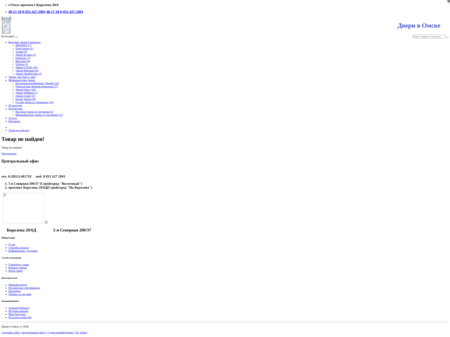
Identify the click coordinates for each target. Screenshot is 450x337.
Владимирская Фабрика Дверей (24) (37, 83)
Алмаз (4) (21, 51)
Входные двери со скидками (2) (34, 111)
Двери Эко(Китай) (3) (28, 73)
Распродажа (15, 108)
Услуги (12, 118)
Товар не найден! (18, 130)
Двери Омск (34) (25, 89)
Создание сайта (10, 332)
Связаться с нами (18, 264)
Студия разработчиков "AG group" (67, 332)
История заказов (18, 311)
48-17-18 (14, 12)
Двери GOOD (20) (26, 67)
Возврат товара (17, 267)
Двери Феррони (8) (26, 70)
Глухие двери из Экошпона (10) (34, 102)
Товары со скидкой (19, 294)
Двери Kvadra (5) (25, 54)
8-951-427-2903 (33, 12)
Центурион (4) (24, 48)
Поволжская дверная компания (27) (36, 86)
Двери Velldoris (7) (26, 92)
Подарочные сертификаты (24, 287)
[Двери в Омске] (6, 33)
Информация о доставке (22, 250)
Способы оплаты (18, 247)
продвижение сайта (33, 332)
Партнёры (14, 291)
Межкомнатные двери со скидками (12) (39, 114)
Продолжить (9, 153)
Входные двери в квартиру (24, 42)
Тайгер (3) (21, 64)
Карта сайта (15, 270)
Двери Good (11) (25, 95)
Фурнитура (15, 105)
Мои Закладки (17, 314)
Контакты (14, 121)
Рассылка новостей (19, 317)
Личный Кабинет (18, 307)
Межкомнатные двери (21, 80)
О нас (11, 244)
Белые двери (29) (25, 99)
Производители (17, 284)
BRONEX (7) (23, 45)
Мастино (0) (22, 61)
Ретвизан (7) (22, 58)
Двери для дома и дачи (22, 77)
